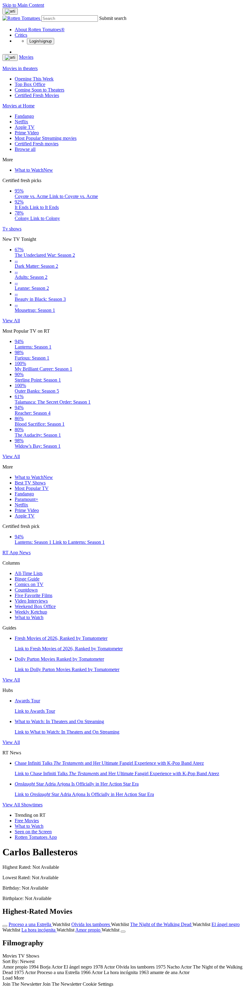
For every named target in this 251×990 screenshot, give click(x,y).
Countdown (26, 589)
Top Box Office (30, 84)
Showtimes (32, 804)
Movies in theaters (20, 68)
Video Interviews (31, 600)
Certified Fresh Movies (37, 95)
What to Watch (34, 170)
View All (11, 320)
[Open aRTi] (10, 11)
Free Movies (27, 820)
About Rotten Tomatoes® (40, 29)
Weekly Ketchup (31, 612)
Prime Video (27, 132)
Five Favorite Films (33, 595)
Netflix (21, 121)
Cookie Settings (98, 984)
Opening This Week (34, 78)
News (25, 552)
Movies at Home (18, 105)
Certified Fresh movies (36, 143)
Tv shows (11, 228)
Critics (21, 35)
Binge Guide (27, 578)
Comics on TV (29, 584)
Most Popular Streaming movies (46, 138)
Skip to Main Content (23, 5)
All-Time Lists (29, 573)
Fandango (24, 116)
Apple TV (25, 127)
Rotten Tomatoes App (36, 837)
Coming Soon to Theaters (39, 89)
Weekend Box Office (35, 606)
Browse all (25, 149)
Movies (26, 57)
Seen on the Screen (33, 831)
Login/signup (40, 41)
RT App (10, 552)
